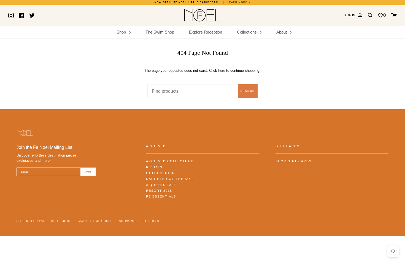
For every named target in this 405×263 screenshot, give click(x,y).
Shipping (127, 221)
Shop (122, 32)
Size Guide (61, 221)
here (221, 71)
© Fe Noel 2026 (30, 221)
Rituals (154, 167)
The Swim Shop (159, 32)
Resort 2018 (159, 190)
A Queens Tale (161, 185)
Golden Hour (160, 173)
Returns (151, 221)
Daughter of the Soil (170, 178)
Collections (247, 32)
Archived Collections (170, 161)
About (282, 32)
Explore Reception (205, 32)
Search (248, 91)
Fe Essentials (161, 196)
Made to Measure (95, 221)
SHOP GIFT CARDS (294, 161)
